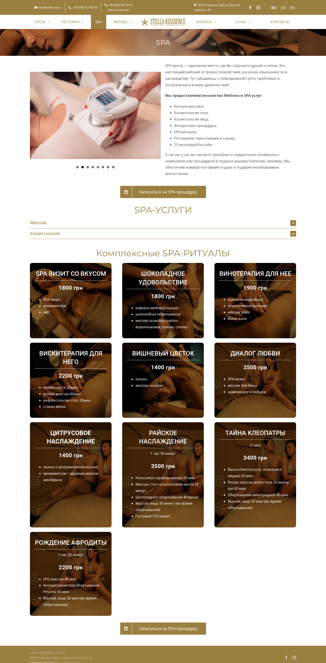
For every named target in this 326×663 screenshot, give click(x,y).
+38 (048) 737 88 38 (85, 7)
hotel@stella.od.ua (49, 7)
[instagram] (258, 7)
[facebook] (250, 7)
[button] (163, 223)
